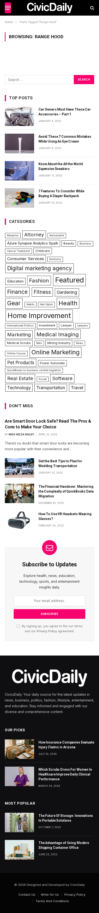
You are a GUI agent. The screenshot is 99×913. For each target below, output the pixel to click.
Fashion (39, 280)
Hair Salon (46, 304)
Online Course (16, 353)
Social (43, 379)
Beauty (68, 243)
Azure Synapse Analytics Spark (32, 243)
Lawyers (82, 325)
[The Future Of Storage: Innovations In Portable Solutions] (19, 822)
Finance (17, 291)
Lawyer (66, 325)
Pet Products (20, 362)
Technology (19, 387)
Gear (14, 303)
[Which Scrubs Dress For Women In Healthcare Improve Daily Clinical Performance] (19, 776)
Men (39, 343)
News (79, 343)
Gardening (67, 292)
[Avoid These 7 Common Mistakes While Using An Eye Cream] (19, 143)
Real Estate (20, 378)
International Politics (20, 325)
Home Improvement (39, 315)
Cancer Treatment (18, 251)
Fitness (42, 292)
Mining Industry (58, 343)
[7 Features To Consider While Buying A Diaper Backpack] (19, 198)
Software (62, 378)
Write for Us (50, 894)
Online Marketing (55, 352)
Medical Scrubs (19, 343)
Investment (47, 325)
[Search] (91, 7)
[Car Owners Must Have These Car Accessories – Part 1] (19, 116)
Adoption (13, 235)
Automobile (57, 235)
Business (85, 243)
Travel (77, 387)
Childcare (42, 251)
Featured (69, 280)
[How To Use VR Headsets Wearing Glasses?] (19, 521)
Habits (30, 304)
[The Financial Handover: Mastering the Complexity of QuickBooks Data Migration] (19, 493)
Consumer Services (25, 258)
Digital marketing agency (39, 268)
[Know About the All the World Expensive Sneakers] (19, 171)
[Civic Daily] (50, 8)
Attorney (34, 235)
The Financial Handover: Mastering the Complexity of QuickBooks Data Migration (65, 491)
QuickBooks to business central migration (34, 370)
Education (15, 281)
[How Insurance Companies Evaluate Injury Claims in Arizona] (19, 749)
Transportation (50, 387)
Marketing (19, 334)
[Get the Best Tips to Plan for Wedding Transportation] (19, 468)
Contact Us (27, 894)
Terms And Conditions (52, 901)
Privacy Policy (47, 631)
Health (68, 303)
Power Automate (52, 363)
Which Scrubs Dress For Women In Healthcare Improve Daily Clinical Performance (65, 774)
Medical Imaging (58, 334)
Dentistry (55, 259)
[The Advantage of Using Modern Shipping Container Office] (19, 849)
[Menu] (8, 7)
